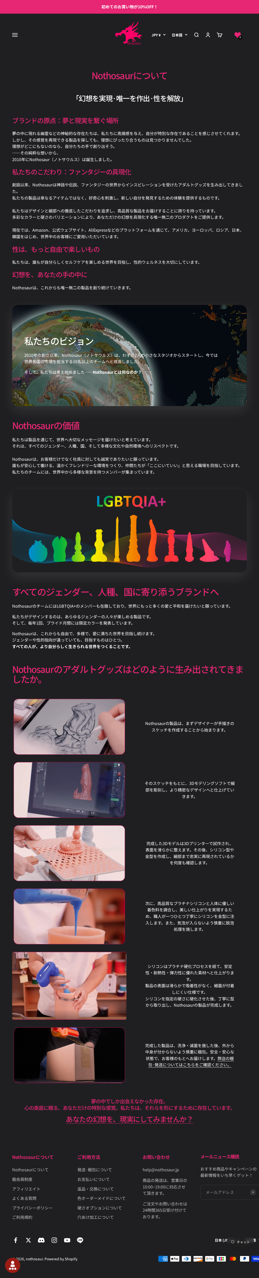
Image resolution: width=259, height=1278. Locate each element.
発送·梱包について (94, 1169)
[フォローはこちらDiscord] (41, 1240)
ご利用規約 (22, 1217)
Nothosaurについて (30, 1169)
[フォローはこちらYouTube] (67, 1240)
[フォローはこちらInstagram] (54, 1240)
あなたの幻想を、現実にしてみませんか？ (129, 1119)
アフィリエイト (26, 1189)
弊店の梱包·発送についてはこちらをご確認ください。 (191, 1061)
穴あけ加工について (95, 1217)
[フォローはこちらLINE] (80, 1240)
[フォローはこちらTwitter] (28, 1240)
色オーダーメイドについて (101, 1198)
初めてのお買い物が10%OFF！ (129, 7)
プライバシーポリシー (32, 1208)
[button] (237, 35)
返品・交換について (95, 1189)
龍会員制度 (22, 1179)
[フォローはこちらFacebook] (15, 1240)
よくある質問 (24, 1198)
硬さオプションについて (99, 1208)
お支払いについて (93, 1179)
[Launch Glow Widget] (12, 1265)
